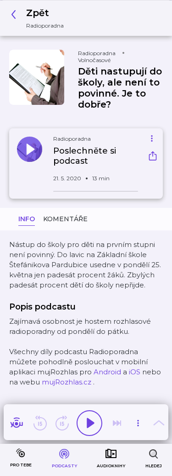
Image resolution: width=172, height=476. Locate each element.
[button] (40, 18)
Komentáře (65, 219)
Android (107, 371)
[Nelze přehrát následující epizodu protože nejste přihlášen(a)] (117, 423)
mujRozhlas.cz (66, 382)
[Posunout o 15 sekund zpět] (40, 423)
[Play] (89, 423)
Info (26, 219)
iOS (134, 371)
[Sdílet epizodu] (153, 157)
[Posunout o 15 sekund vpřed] (62, 423)
